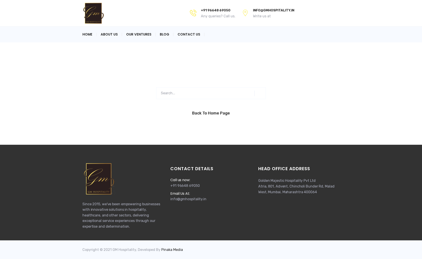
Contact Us (189, 34)
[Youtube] (329, 13)
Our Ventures (138, 34)
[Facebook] (304, 13)
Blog (164, 34)
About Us (109, 34)
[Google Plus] (320, 13)
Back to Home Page (211, 113)
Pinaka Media (172, 250)
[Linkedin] (336, 13)
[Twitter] (311, 13)
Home (87, 34)
